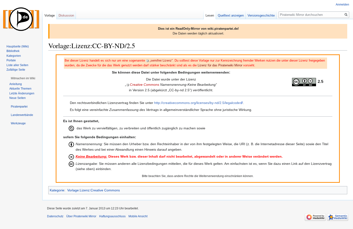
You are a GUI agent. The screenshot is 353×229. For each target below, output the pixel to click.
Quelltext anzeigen (231, 15)
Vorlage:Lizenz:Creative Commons (93, 190)
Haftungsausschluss (112, 216)
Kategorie (57, 190)
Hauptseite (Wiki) (17, 46)
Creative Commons (144, 84)
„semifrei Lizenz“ (161, 60)
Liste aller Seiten (17, 65)
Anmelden (342, 4)
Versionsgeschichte (261, 15)
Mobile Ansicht (137, 216)
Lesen (210, 15)
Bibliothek (12, 51)
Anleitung (15, 84)
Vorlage (49, 15)
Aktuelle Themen (20, 88)
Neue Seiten (17, 98)
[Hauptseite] (21, 19)
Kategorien (13, 55)
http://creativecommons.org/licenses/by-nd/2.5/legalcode (197, 103)
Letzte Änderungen (21, 93)
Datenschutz (55, 216)
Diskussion (66, 15)
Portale (11, 60)
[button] (23, 78)
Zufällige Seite (15, 69)
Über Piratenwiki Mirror (81, 216)
